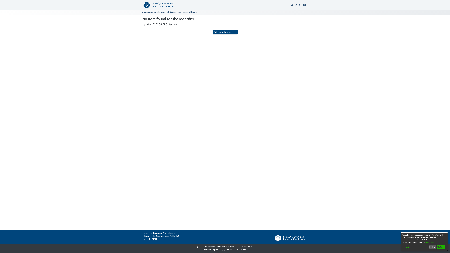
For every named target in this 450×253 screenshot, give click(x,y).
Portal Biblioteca (190, 12)
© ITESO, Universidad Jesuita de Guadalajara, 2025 (218, 247)
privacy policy (430, 242)
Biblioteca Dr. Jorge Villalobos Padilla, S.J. (161, 236)
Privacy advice (247, 247)
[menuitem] (295, 5)
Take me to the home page (225, 32)
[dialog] (424, 242)
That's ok (440, 247)
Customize (406, 247)
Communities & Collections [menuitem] (153, 12)
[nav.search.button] (292, 5)
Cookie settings (150, 239)
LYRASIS (242, 250)
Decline (432, 247)
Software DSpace (211, 250)
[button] (300, 5)
